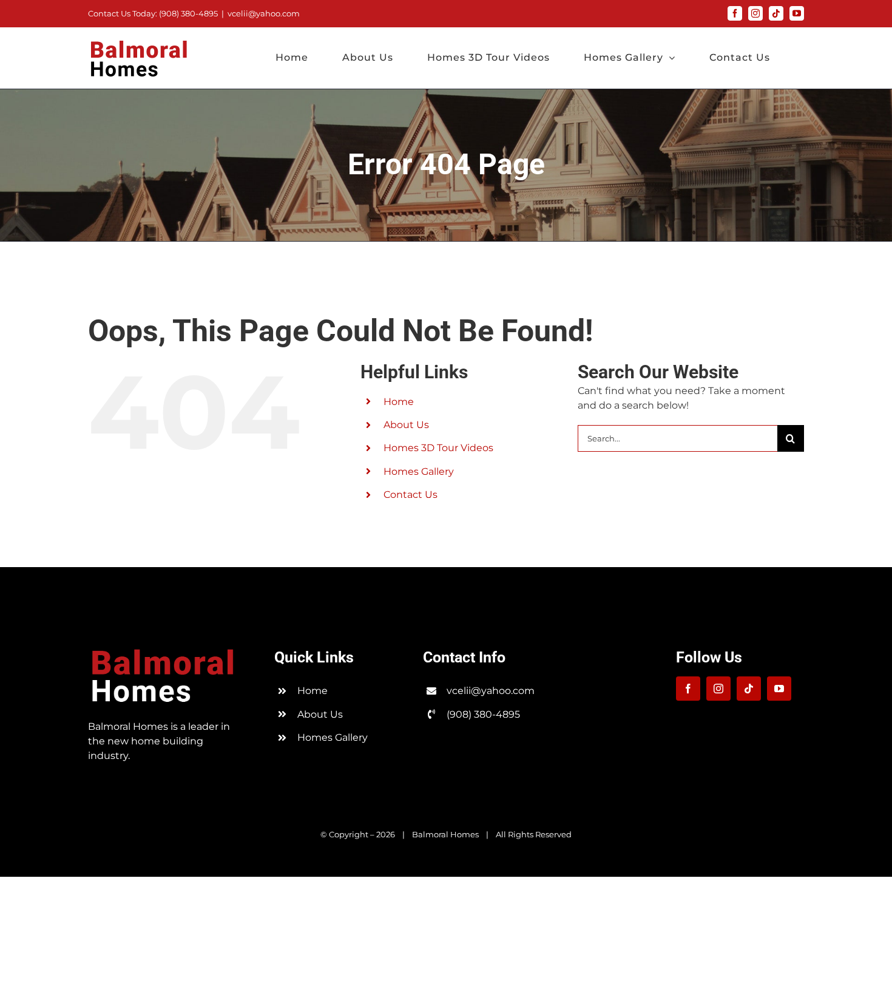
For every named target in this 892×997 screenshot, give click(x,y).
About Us (406, 424)
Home (398, 401)
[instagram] (718, 688)
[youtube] (779, 688)
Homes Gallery (418, 471)
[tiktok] (749, 688)
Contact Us (410, 494)
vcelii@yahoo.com (264, 13)
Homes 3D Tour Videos (438, 448)
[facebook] (688, 688)
